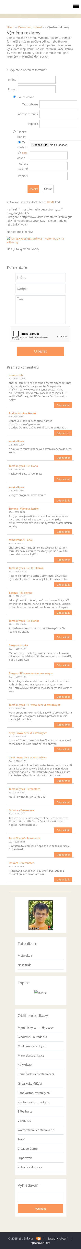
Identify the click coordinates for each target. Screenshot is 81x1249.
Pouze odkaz (25, 97)
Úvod (10, 27)
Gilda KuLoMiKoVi (30, 1083)
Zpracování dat (40, 1243)
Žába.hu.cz (25, 1111)
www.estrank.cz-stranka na (36, 1130)
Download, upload (30, 27)
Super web (25, 1158)
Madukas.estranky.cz (32, 1046)
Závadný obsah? (58, 1238)
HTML (50, 202)
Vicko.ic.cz (24, 1121)
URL (24, 153)
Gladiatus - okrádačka (32, 1037)
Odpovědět (63, 405)
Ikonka (21, 132)
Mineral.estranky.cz (31, 1055)
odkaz (21, 158)
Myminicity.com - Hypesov (36, 1027)
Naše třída (24, 965)
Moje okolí (25, 955)
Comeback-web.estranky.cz (36, 1074)
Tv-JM (21, 1139)
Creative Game (28, 1148)
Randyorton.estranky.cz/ (34, 1093)
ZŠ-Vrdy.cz (25, 1065)
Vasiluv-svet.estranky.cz (34, 1102)
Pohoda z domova (30, 1167)
